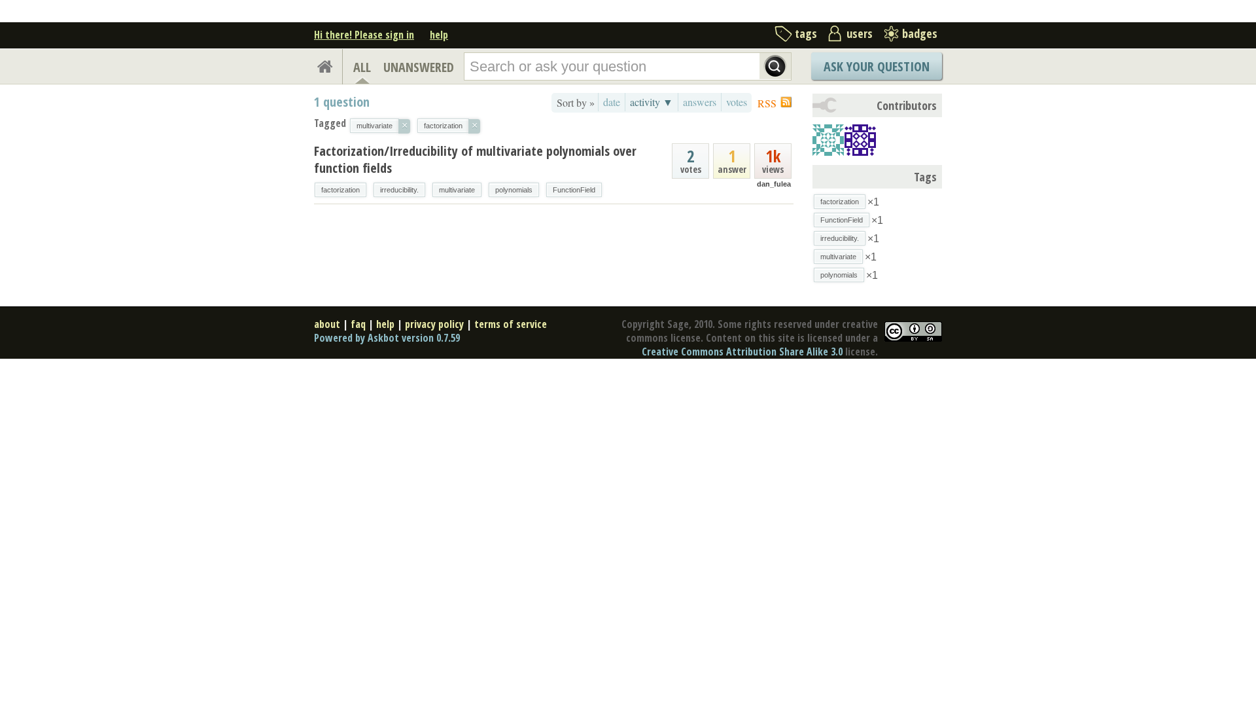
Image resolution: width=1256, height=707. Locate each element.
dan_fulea (774, 184)
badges (919, 33)
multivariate (457, 190)
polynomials (513, 190)
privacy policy (434, 324)
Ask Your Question (877, 66)
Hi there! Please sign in (364, 34)
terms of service (510, 324)
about (327, 324)
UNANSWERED (418, 67)
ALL (362, 67)
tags (806, 33)
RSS (767, 103)
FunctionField (574, 190)
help (439, 34)
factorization (340, 190)
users (859, 33)
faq (358, 324)
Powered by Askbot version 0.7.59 (387, 338)
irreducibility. (399, 190)
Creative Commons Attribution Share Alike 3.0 (742, 351)
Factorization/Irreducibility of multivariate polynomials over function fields (475, 159)
